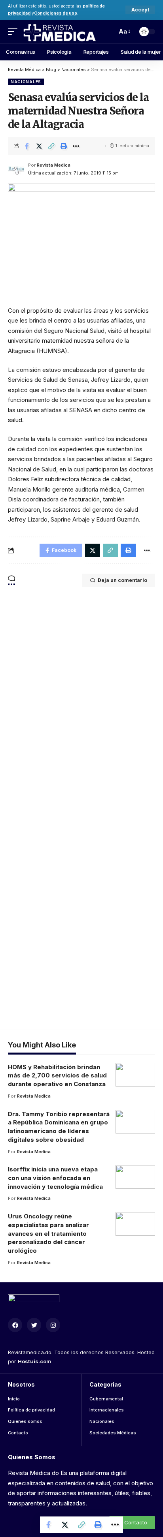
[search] (109, 32)
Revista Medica (53, 165)
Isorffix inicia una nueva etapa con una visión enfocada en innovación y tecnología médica (55, 1177)
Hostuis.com (34, 1361)
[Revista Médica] (59, 31)
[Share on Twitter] (39, 146)
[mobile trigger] (14, 31)
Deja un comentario (122, 580)
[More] (76, 146)
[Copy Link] (51, 146)
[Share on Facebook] (26, 146)
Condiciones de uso (55, 13)
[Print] (63, 146)
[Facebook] (15, 1325)
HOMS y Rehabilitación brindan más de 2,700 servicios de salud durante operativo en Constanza (57, 1075)
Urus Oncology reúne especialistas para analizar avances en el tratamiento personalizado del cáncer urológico (48, 1233)
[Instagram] (53, 1325)
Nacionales (26, 81)
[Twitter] (34, 1325)
